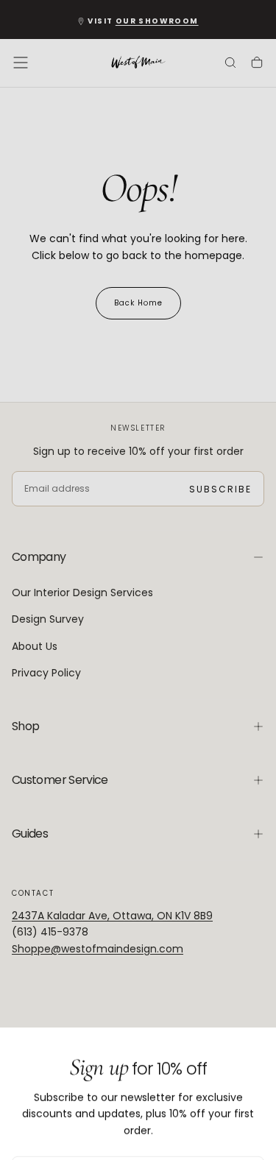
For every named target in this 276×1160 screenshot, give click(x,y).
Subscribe (214, 1076)
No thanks (138, 1120)
